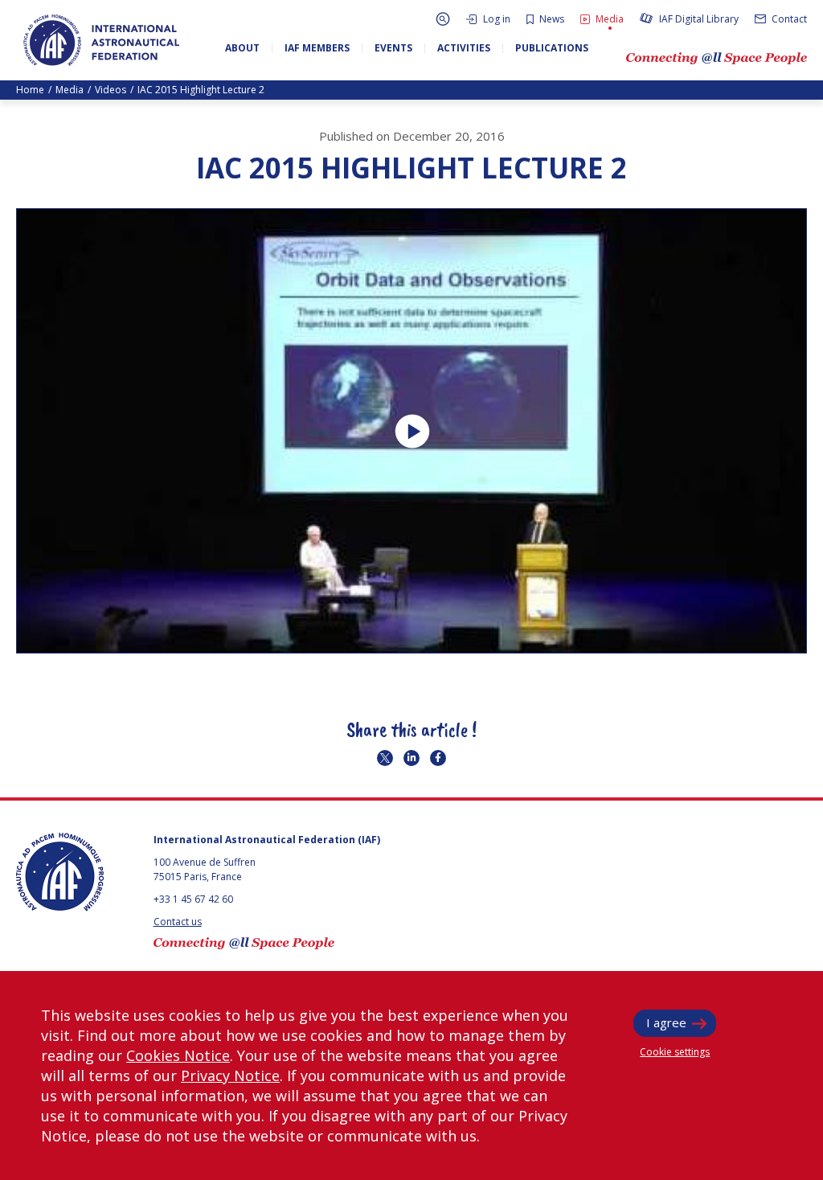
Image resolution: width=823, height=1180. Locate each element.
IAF (101, 40)
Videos (110, 89)
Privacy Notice (230, 1075)
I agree (666, 1022)
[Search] (443, 19)
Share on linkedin (411, 758)
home (30, 89)
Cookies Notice (178, 1055)
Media (69, 89)
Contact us (178, 921)
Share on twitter (385, 758)
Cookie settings (675, 1052)
